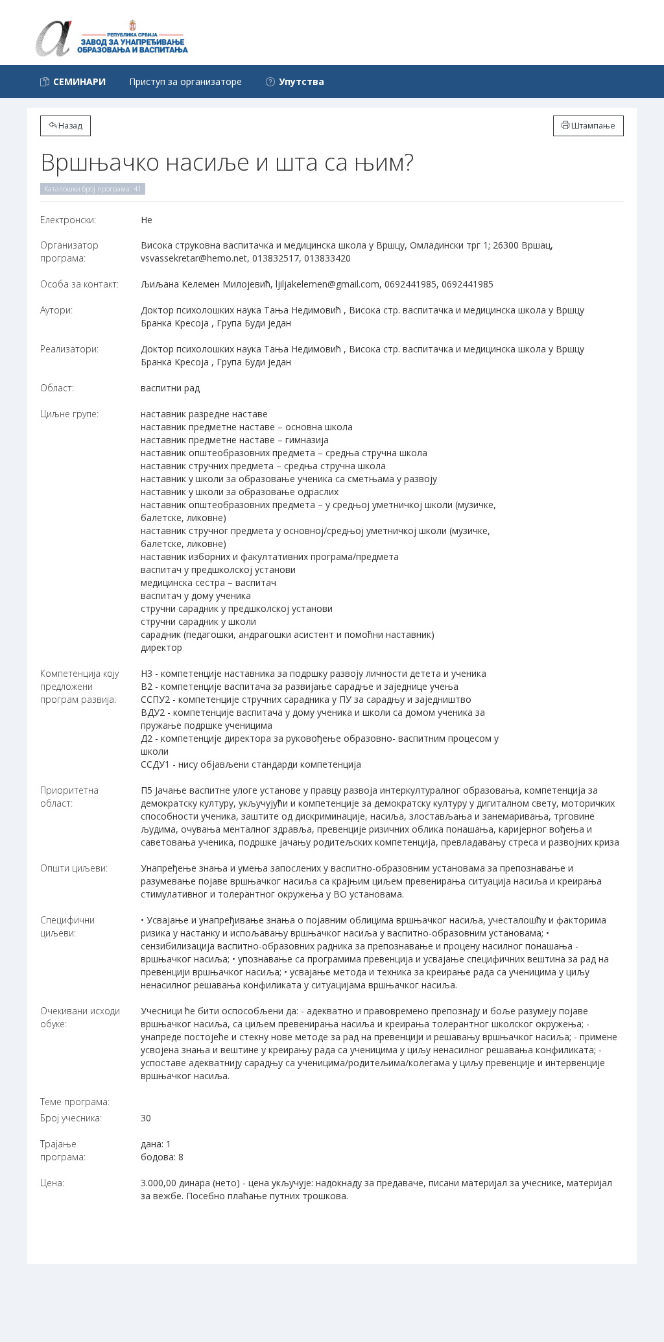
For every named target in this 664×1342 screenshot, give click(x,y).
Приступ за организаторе (185, 81)
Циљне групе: (69, 414)
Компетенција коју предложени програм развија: (79, 686)
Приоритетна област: (69, 796)
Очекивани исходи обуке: (80, 1017)
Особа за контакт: (79, 284)
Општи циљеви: (74, 868)
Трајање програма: (63, 1150)
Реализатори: (69, 349)
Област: (57, 388)
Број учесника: (71, 1118)
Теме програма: (75, 1101)
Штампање (592, 125)
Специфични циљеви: (67, 926)
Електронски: (68, 220)
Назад (69, 125)
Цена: (52, 1183)
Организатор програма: (69, 251)
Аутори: (56, 310)
